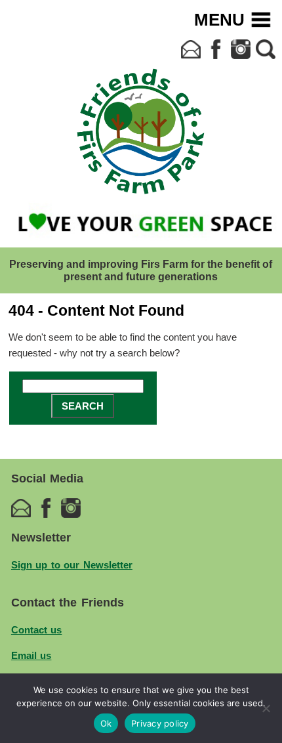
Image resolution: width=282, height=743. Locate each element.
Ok (106, 723)
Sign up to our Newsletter (71, 564)
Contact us (36, 629)
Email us (31, 655)
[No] (265, 708)
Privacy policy (160, 723)
